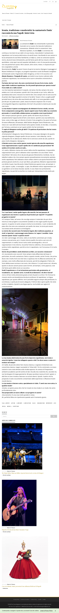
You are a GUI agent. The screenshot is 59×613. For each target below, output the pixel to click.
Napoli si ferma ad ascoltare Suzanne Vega (15, 530)
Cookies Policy (33, 599)
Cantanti (19, 403)
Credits (44, 599)
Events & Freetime (19, 13)
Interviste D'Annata (6, 20)
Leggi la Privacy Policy (46, 610)
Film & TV (12, 13)
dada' (34, 403)
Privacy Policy (16, 599)
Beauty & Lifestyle (48, 13)
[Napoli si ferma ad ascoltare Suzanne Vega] (29, 503)
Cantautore (27, 403)
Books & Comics (36, 13)
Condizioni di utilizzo (24, 599)
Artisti (7, 403)
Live (55, 403)
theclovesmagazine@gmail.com (43, 606)
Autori (13, 403)
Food (42, 13)
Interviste (49, 403)
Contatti (45, 1)
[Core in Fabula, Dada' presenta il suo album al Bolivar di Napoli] (29, 559)
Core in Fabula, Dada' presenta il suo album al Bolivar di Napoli (21, 586)
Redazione (5, 588)
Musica (9, 406)
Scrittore (16, 406)
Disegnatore (41, 403)
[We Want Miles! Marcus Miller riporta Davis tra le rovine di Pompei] (29, 446)
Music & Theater (6, 13)
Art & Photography (28, 13)
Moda (4, 406)
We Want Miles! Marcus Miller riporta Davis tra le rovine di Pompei (22, 473)
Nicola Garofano (7, 475)
